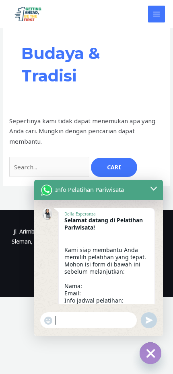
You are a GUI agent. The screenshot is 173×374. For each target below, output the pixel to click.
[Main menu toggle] (156, 14)
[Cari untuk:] (50, 167)
